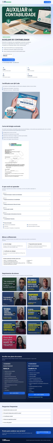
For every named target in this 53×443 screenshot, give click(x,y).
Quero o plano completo (39, 394)
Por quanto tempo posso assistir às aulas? (12, 413)
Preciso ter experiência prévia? (10, 419)
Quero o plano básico (14, 393)
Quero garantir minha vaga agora (42, 432)
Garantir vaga (47, 2)
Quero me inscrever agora (8, 59)
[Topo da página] (6, 2)
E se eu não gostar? (8, 422)
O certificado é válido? (8, 416)
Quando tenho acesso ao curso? (10, 410)
